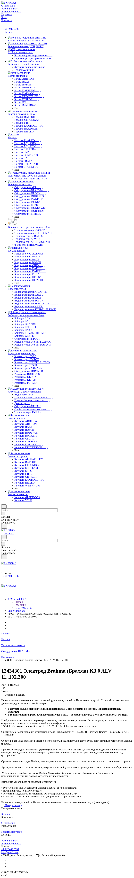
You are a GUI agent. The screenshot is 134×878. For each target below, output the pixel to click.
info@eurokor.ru (16, 610)
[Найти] (4, 526)
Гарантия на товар (11, 831)
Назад (19, 602)
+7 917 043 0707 (10, 28)
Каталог (5, 814)
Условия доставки (11, 843)
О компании (8, 823)
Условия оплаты (10, 840)
